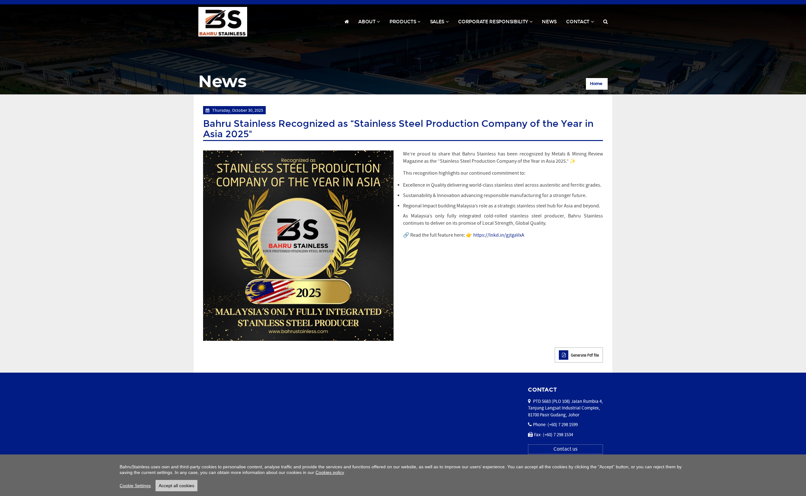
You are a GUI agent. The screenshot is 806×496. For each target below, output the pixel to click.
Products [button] (407, 23)
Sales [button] (442, 23)
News (549, 22)
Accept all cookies (176, 485)
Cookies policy (329, 472)
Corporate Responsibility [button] (497, 23)
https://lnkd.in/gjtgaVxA (498, 235)
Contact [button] (582, 23)
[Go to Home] (223, 21)
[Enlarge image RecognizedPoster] (298, 245)
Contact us (565, 449)
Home (596, 83)
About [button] (371, 23)
